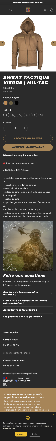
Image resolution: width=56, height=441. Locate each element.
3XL (41, 115)
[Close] (53, 414)
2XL (33, 115)
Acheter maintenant (28, 147)
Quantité (7, 122)
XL (27, 115)
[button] (4, 10)
